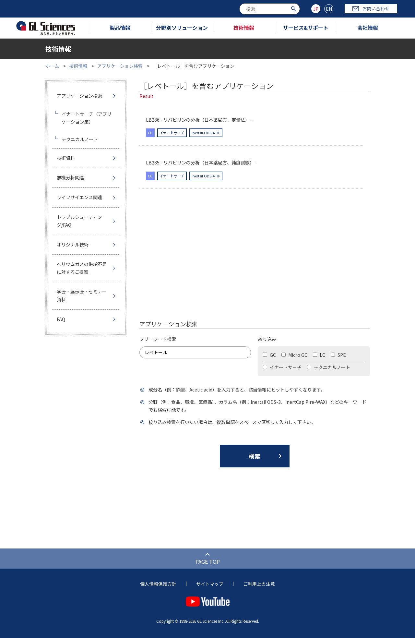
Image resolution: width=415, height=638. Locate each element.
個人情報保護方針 (158, 584)
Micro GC (297, 355)
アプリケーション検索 (120, 66)
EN (329, 9)
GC (272, 355)
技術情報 (243, 27)
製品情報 (120, 27)
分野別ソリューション (182, 27)
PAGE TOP (208, 561)
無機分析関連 (70, 177)
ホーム (52, 66)
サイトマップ (209, 584)
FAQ (61, 319)
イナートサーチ (285, 367)
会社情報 (367, 27)
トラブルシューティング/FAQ (79, 221)
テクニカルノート (331, 367)
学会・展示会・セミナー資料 (82, 295)
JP (315, 9)
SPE (341, 355)
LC (322, 355)
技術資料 (66, 158)
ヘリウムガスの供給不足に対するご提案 (82, 268)
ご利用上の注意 (259, 584)
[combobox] (269, 9)
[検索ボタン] (294, 8)
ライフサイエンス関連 (79, 197)
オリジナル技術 (73, 244)
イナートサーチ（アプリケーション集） (87, 118)
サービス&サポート (305, 27)
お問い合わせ (375, 8)
